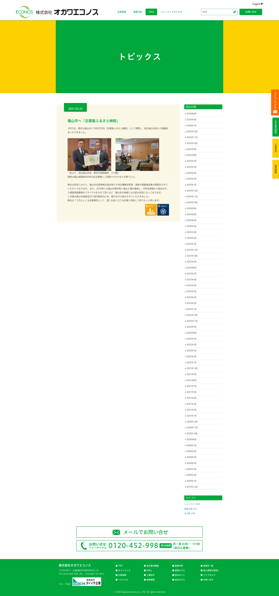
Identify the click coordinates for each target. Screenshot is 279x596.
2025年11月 (192, 137)
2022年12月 (192, 315)
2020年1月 (191, 481)
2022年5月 (191, 345)
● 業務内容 (177, 566)
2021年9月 (191, 374)
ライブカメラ (275, 100)
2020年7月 (191, 445)
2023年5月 (191, 285)
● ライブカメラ (208, 575)
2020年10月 (192, 433)
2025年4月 (191, 173)
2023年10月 (192, 256)
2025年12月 (192, 131)
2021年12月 (192, 368)
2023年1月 (191, 309)
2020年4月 (191, 463)
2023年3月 (191, 297)
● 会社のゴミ (178, 580)
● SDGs (148, 570)
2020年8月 (191, 439)
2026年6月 (191, 120)
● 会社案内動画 (151, 566)
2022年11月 (192, 321)
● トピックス (122, 580)
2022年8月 (191, 333)
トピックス (189, 504)
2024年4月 (191, 226)
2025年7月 (191, 161)
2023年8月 (191, 268)
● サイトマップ (123, 570)
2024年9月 (191, 208)
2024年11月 (192, 197)
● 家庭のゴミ (178, 570)
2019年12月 (192, 487)
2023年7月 (191, 274)
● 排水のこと (178, 575)
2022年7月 (191, 339)
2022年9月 (191, 327)
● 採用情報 (149, 580)
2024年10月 (192, 202)
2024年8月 (191, 214)
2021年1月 (191, 416)
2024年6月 (191, 220)
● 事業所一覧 (207, 566)
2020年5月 (191, 457)
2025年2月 (191, 179)
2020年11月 (192, 428)
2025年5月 (191, 167)
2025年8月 (191, 155)
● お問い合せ (207, 580)
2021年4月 (191, 398)
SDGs (151, 12)
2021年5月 (191, 392)
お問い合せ (250, 12)
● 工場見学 (149, 575)
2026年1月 (191, 126)
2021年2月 (191, 410)
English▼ (258, 4)
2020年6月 (191, 451)
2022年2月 (191, 357)
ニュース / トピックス (171, 12)
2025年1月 (191, 185)
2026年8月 (191, 114)
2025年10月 (192, 143)
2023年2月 (191, 303)
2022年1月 (191, 362)
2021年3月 (191, 404)
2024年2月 (191, 238)
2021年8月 (191, 380)
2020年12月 (192, 422)
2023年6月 (191, 280)
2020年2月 (191, 475)
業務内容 (137, 12)
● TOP (119, 566)
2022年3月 (191, 351)
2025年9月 (191, 149)
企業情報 (121, 12)
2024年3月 (191, 232)
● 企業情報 (121, 575)
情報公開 (188, 509)
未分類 (187, 513)
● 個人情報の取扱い (210, 570)
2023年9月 (191, 262)
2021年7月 (191, 386)
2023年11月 (192, 250)
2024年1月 (191, 244)
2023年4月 (191, 291)
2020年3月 (191, 469)
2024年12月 (192, 191)
